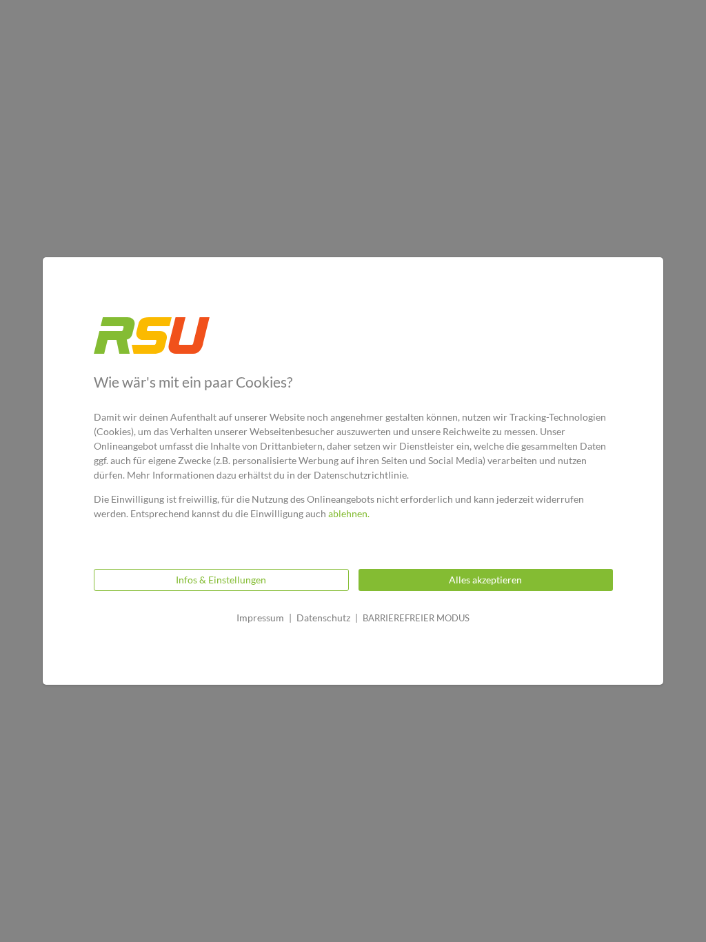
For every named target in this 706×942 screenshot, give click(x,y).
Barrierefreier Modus (416, 617)
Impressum (260, 617)
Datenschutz (323, 617)
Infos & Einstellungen (221, 579)
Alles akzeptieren (485, 579)
